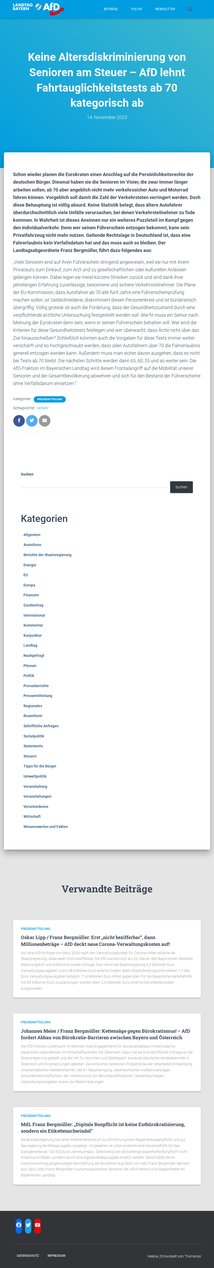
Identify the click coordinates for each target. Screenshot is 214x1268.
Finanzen (31, 595)
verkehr (43, 408)
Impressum (56, 1256)
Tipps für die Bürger (39, 766)
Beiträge (111, 9)
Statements (33, 746)
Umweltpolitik (34, 776)
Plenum (29, 666)
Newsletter (165, 9)
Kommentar (33, 625)
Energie (29, 565)
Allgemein (31, 535)
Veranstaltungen (37, 796)
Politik (136, 9)
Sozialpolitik (33, 736)
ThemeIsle (193, 1256)
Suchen (27, 474)
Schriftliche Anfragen (41, 726)
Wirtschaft (32, 816)
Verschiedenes (35, 806)
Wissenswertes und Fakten (45, 827)
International (34, 615)
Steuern (30, 756)
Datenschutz (28, 1256)
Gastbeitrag (33, 605)
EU (25, 575)
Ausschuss (32, 545)
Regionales (32, 706)
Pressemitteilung (49, 399)
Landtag (30, 645)
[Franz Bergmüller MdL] (38, 9)
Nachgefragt (33, 655)
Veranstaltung (35, 786)
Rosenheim (32, 716)
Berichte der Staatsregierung (47, 555)
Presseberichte (36, 686)
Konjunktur (32, 635)
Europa (29, 585)
